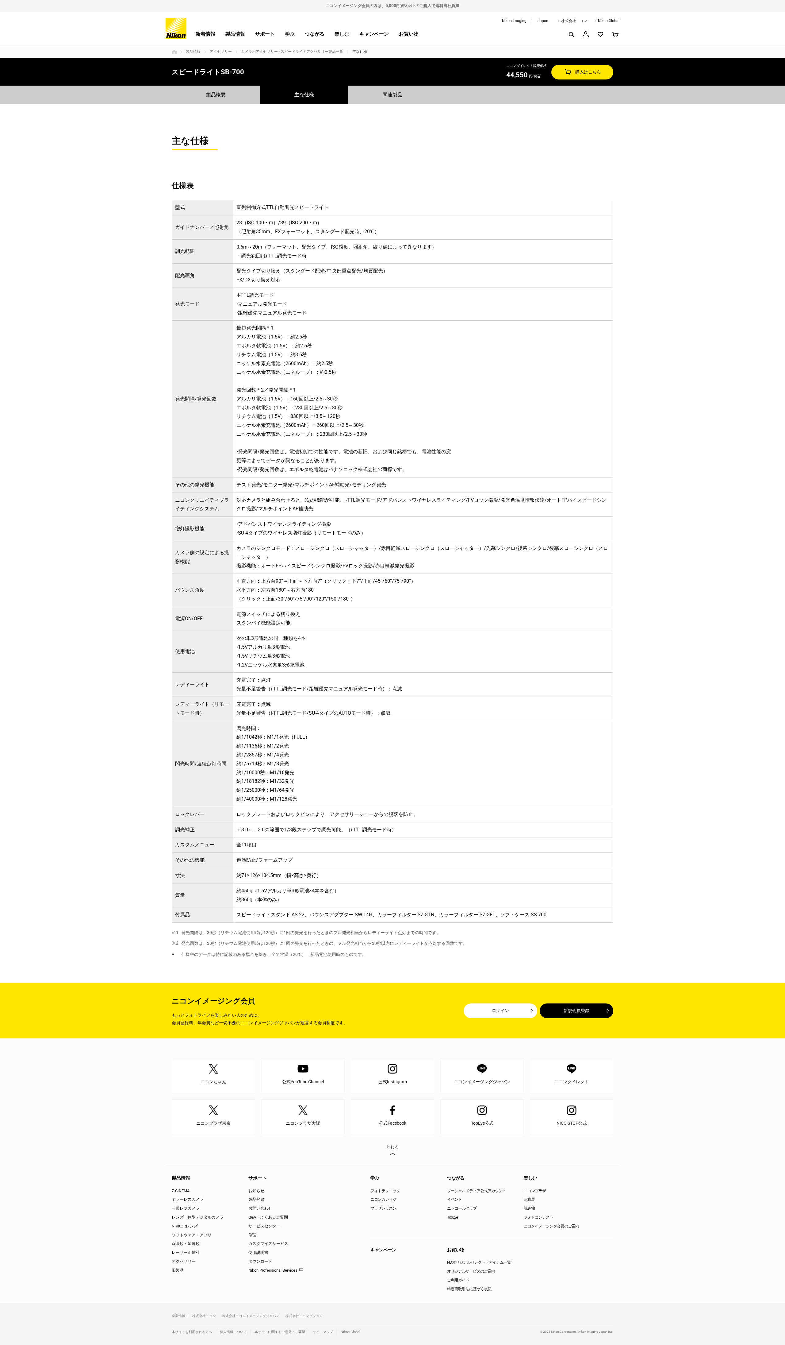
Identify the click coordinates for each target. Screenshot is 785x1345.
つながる (314, 34)
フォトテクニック (385, 1190)
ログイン (500, 1010)
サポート (265, 34)
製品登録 (256, 1199)
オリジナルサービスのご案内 (471, 1271)
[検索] (571, 34)
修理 (252, 1235)
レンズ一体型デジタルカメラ (198, 1217)
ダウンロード (260, 1261)
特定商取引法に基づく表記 (469, 1289)
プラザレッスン (383, 1208)
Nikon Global (608, 21)
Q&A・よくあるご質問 (268, 1217)
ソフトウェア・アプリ (192, 1235)
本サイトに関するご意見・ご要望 (280, 1332)
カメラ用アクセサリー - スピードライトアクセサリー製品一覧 (292, 51)
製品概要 (216, 95)
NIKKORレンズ (185, 1226)
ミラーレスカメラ (188, 1199)
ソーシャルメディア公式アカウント (476, 1190)
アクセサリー (221, 51)
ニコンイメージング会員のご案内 (551, 1226)
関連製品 (392, 95)
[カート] (615, 34)
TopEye (452, 1217)
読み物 (529, 1208)
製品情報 (235, 34)
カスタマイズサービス (268, 1243)
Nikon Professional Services (272, 1270)
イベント (454, 1199)
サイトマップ (323, 1332)
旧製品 (178, 1270)
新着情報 (205, 34)
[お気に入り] (600, 34)
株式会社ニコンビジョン (304, 1316)
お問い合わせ (260, 1208)
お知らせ (256, 1190)
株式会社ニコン (574, 21)
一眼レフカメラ (186, 1208)
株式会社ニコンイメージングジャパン (250, 1316)
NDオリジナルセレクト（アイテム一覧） (481, 1262)
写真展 (529, 1199)
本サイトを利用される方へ (192, 1332)
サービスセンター (264, 1226)
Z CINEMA (181, 1190)
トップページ (174, 51)
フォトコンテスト (538, 1217)
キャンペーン (374, 34)
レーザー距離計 (186, 1252)
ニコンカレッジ (383, 1199)
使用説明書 (258, 1252)
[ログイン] (585, 34)
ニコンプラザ (535, 1190)
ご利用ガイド (458, 1280)
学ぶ (290, 34)
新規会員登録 (576, 1010)
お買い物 (409, 34)
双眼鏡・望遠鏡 (186, 1243)
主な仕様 (304, 95)
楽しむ (342, 34)
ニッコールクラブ (462, 1208)
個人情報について (233, 1332)
